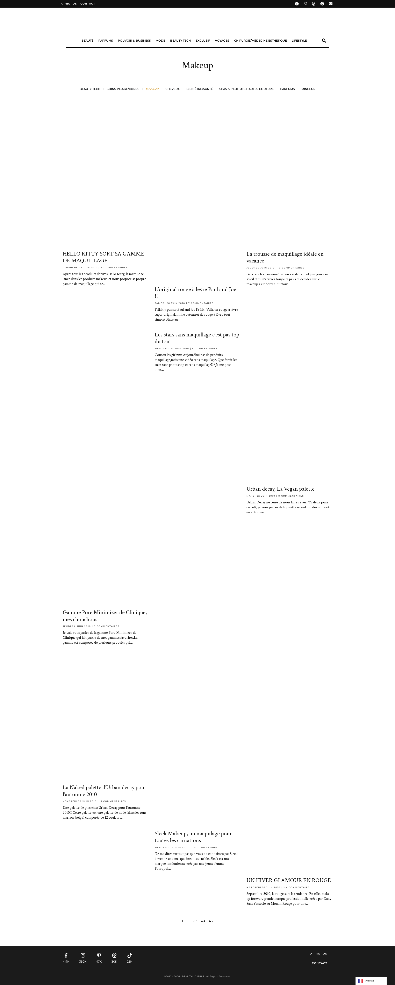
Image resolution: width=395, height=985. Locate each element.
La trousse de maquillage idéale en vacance (285, 257)
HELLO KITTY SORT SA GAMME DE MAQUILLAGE (103, 257)
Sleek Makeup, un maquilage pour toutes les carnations (193, 837)
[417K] (66, 955)
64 (203, 921)
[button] (324, 40)
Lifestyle (299, 40)
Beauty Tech (180, 40)
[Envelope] (330, 3)
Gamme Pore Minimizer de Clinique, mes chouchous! (105, 616)
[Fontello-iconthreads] (313, 3)
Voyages (222, 40)
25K (129, 961)
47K (99, 961)
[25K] (129, 955)
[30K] (114, 955)
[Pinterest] (322, 3)
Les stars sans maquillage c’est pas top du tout (197, 338)
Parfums (105, 40)
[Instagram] (305, 3)
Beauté (87, 40)
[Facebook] (297, 3)
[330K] (82, 955)
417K (66, 961)
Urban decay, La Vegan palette (280, 489)
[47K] (98, 955)
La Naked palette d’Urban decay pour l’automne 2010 (104, 791)
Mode (160, 40)
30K (114, 961)
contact (87, 3)
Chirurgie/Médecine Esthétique (260, 40)
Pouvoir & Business (134, 40)
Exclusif (203, 40)
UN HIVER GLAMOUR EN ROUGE (288, 880)
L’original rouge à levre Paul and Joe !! (195, 293)
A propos (69, 3)
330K (82, 961)
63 (195, 921)
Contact (319, 963)
